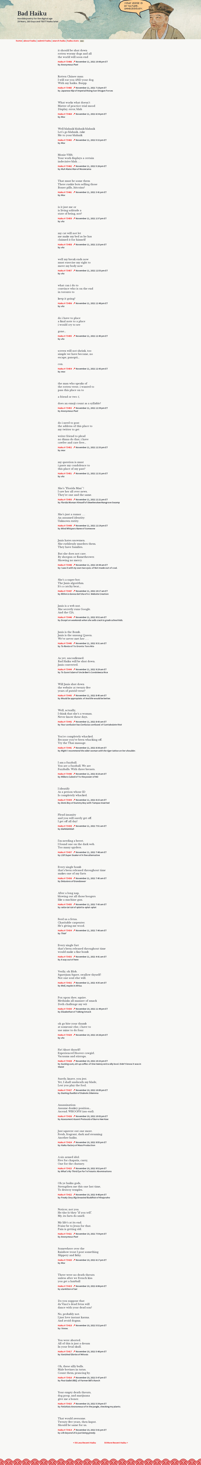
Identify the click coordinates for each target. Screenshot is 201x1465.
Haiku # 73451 (65, 473)
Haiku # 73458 (65, 244)
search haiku (59, 40)
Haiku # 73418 (65, 1325)
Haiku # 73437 (65, 852)
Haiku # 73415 (65, 1403)
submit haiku (44, 40)
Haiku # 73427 (65, 1090)
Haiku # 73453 (65, 407)
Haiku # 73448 (65, 564)
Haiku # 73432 (65, 982)
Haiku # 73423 (65, 1168)
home (19, 40)
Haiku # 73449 (65, 525)
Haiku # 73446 (65, 617)
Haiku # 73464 (65, 113)
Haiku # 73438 (65, 825)
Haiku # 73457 (65, 270)
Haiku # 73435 (65, 904)
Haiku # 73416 (65, 1377)
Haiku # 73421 (65, 1233)
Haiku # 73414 (65, 1429)
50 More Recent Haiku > (116, 1442)
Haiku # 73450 (65, 499)
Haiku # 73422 (65, 1194)
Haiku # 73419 (65, 1286)
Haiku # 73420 (65, 1259)
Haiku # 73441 (65, 747)
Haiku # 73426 (65, 1116)
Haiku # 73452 (65, 447)
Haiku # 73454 (65, 368)
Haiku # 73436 (65, 878)
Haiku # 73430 (65, 1008)
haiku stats (75, 40)
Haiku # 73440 (65, 773)
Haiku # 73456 (65, 303)
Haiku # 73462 (65, 166)
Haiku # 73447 (65, 590)
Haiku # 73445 (65, 643)
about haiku (29, 40)
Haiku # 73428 (65, 1060)
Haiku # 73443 (65, 695)
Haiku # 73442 (65, 721)
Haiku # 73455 (65, 335)
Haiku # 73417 (65, 1351)
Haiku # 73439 (65, 799)
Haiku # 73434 (65, 930)
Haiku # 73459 (65, 218)
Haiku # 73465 (65, 87)
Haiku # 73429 (65, 1034)
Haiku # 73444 (65, 669)
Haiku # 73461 (65, 192)
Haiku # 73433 (65, 956)
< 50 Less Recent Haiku (84, 1442)
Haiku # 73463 (65, 139)
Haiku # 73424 (65, 1142)
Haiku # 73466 (65, 61)
